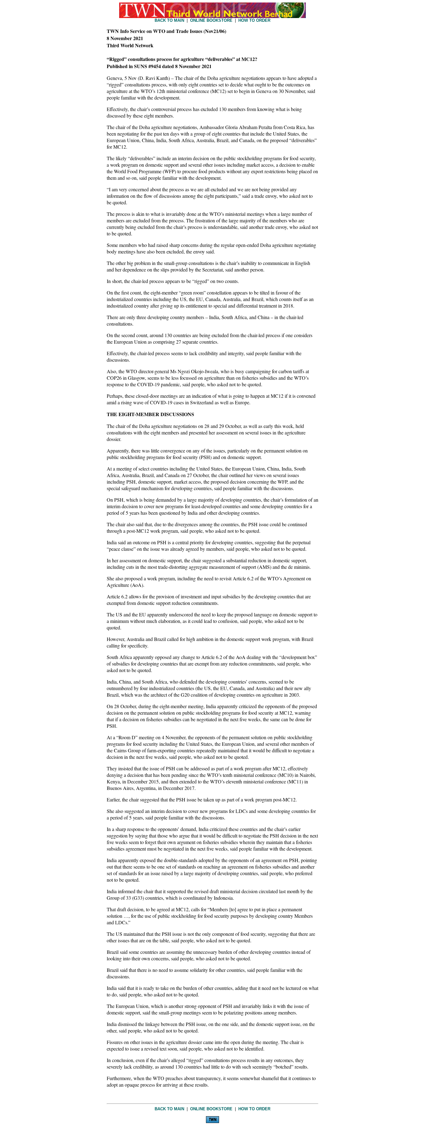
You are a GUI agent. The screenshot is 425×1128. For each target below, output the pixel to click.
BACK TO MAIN (169, 20)
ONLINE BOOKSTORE (211, 20)
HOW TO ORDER (254, 20)
